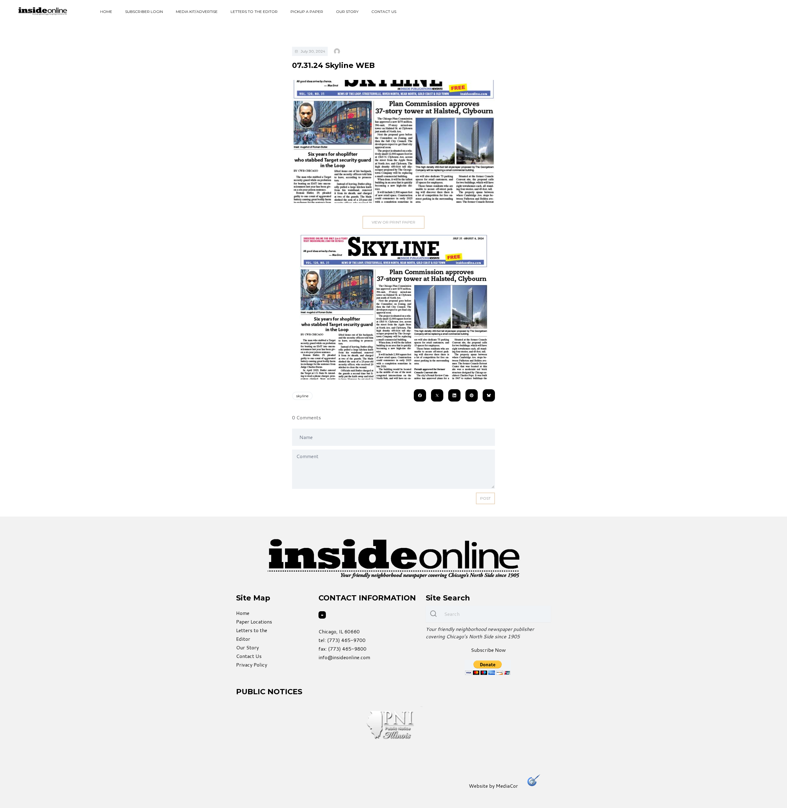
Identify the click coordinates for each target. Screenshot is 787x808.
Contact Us (383, 11)
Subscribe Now (488, 649)
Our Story (347, 11)
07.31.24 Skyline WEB (333, 65)
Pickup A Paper (307, 11)
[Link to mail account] (322, 615)
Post (485, 498)
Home (106, 11)
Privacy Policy (251, 664)
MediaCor (507, 785)
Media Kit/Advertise (197, 11)
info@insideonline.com (344, 657)
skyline (302, 396)
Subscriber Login (144, 11)
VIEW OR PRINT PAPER (393, 222)
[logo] (42, 11)
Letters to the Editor (254, 11)
